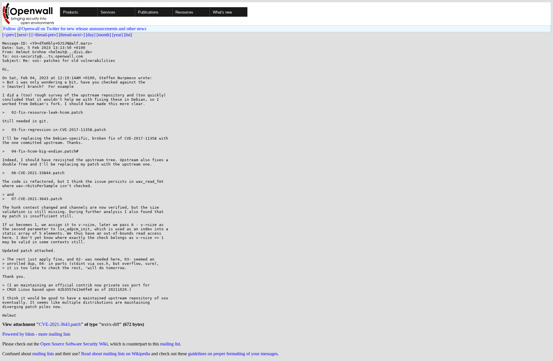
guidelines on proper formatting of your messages (233, 353)
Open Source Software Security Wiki (74, 343)
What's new (222, 12)
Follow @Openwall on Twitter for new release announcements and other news (74, 28)
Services (108, 12)
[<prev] (9, 34)
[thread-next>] (72, 34)
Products (70, 12)
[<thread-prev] (44, 34)
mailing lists (43, 353)
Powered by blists (18, 334)
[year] (117, 34)
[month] (103, 34)
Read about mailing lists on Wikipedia (115, 353)
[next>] (23, 34)
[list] (128, 34)
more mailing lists (54, 334)
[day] (90, 34)
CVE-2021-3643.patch (60, 324)
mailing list (170, 343)
